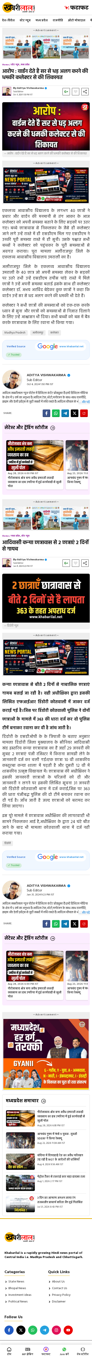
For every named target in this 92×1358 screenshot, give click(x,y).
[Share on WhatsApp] (56, 413)
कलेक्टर (54, 332)
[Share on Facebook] (46, 413)
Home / (6, 64)
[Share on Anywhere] (84, 413)
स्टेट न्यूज (25, 20)
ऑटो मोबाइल (76, 20)
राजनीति (58, 20)
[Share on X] (74, 413)
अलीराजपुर (38, 332)
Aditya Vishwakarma (30, 88)
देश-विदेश (8, 20)
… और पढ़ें (84, 402)
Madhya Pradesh (14, 332)
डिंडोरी (7, 843)
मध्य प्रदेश (42, 20)
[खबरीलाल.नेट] (21, 7)
